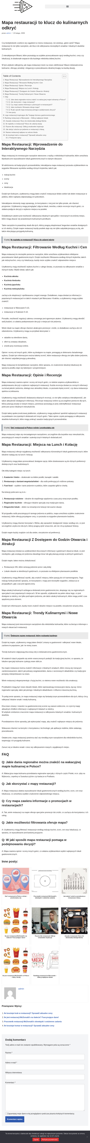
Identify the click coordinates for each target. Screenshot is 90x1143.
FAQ (6, 97)
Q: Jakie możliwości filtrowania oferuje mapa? (24, 107)
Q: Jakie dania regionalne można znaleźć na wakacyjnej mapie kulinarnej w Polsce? (37, 99)
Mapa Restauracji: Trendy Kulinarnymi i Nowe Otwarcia (25, 94)
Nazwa (8, 1053)
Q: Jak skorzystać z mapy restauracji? (22, 102)
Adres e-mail (11, 1063)
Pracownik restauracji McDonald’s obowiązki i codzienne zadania (33, 1022)
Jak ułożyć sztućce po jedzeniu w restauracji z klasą (25, 129)
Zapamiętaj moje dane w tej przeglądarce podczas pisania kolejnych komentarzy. (41, 1114)
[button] (67, 6)
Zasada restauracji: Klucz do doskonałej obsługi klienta (26, 121)
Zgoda (36, 1139)
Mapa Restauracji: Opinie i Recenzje (18, 85)
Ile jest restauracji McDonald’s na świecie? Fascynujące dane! (31, 1017)
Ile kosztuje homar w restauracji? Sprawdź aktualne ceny (29, 1026)
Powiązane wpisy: (15, 138)
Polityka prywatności (50, 1139)
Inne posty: (12, 112)
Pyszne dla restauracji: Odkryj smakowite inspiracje (25, 126)
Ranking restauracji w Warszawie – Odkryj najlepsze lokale (26, 118)
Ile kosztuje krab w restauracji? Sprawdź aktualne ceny (26, 135)
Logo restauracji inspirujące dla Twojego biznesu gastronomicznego (30, 115)
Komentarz (10, 1083)
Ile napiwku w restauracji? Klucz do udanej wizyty (24, 124)
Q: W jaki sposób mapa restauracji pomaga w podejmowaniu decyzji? (32, 110)
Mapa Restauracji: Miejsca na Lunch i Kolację (21, 88)
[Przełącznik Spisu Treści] (63, 76)
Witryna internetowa (13, 1073)
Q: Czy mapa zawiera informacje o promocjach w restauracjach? (30, 105)
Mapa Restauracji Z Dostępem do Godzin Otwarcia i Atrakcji (27, 91)
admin (8, 33)
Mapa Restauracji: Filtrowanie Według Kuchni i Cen (24, 83)
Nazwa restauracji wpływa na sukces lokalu (22, 132)
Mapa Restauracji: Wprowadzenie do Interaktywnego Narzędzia (28, 80)
